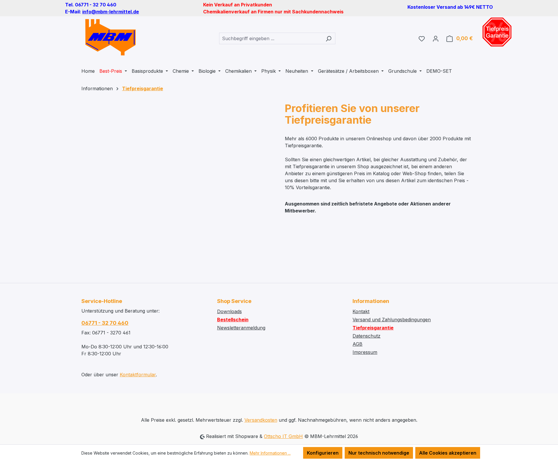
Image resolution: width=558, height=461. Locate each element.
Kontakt (361, 311)
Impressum (365, 352)
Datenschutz (366, 336)
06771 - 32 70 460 (104, 323)
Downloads (229, 311)
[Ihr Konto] (436, 38)
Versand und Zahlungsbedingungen (392, 319)
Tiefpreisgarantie (373, 328)
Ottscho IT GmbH (283, 436)
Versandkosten (260, 420)
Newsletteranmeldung (241, 328)
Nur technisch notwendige (378, 453)
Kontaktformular (138, 374)
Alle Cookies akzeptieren (447, 453)
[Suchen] (328, 38)
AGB (357, 344)
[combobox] (270, 38)
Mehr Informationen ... (270, 453)
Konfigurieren (323, 453)
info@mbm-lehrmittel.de (110, 12)
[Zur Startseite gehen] (110, 37)
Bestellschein (232, 319)
